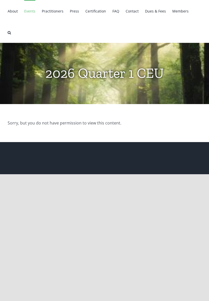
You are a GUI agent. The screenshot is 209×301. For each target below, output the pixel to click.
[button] (9, 32)
